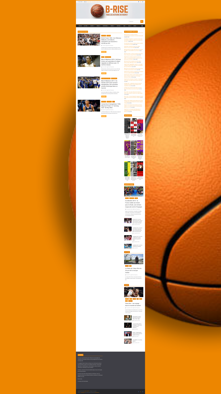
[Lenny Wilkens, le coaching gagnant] (128, 341)
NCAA (129, 25)
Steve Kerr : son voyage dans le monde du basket (133, 304)
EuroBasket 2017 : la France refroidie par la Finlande (137, 246)
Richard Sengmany (110, 45)
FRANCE (98, 25)
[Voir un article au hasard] (142, 25)
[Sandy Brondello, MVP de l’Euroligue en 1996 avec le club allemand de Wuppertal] (128, 327)
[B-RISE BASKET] (110, 3)
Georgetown (109, 101)
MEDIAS (112, 25)
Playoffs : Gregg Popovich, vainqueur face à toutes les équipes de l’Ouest (137, 333)
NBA (124, 25)
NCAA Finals (103, 35)
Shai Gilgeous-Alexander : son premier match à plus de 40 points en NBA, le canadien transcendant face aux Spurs (133, 40)
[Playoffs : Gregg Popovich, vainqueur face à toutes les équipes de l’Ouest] (128, 334)
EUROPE (92, 25)
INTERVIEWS (105, 25)
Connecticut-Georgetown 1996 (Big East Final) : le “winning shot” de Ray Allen (111, 105)
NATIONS (118, 25)
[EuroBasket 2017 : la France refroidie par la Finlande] (128, 246)
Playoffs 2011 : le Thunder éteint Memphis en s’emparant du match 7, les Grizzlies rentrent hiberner (132, 110)
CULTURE (85, 25)
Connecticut (104, 101)
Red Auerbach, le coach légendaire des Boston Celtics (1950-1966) (137, 317)
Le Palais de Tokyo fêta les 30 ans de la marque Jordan (133, 270)
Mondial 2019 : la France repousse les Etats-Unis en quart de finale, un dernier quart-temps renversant (137, 221)
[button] (88, 26)
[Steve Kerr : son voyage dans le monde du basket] (133, 292)
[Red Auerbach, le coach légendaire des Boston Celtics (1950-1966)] (128, 318)
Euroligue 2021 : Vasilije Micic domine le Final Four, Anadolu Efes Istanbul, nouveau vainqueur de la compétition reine (133, 84)
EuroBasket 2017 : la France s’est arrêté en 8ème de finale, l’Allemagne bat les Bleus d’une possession (137, 229)
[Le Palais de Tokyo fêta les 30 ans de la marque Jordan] (133, 259)
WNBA (135, 25)
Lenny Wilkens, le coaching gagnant (137, 340)
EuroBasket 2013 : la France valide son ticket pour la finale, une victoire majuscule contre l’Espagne (133, 204)
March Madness (114, 78)
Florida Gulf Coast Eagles (106, 78)
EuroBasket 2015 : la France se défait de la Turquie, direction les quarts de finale (137, 238)
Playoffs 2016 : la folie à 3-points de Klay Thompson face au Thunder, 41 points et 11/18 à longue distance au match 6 (133, 76)
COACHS (80, 25)
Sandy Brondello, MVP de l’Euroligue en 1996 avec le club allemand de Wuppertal (137, 325)
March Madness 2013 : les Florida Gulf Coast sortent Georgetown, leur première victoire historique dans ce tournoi (109, 84)
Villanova (108, 35)
